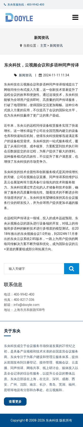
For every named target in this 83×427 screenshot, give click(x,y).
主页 (43, 45)
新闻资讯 (56, 45)
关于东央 (12, 330)
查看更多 (15, 401)
